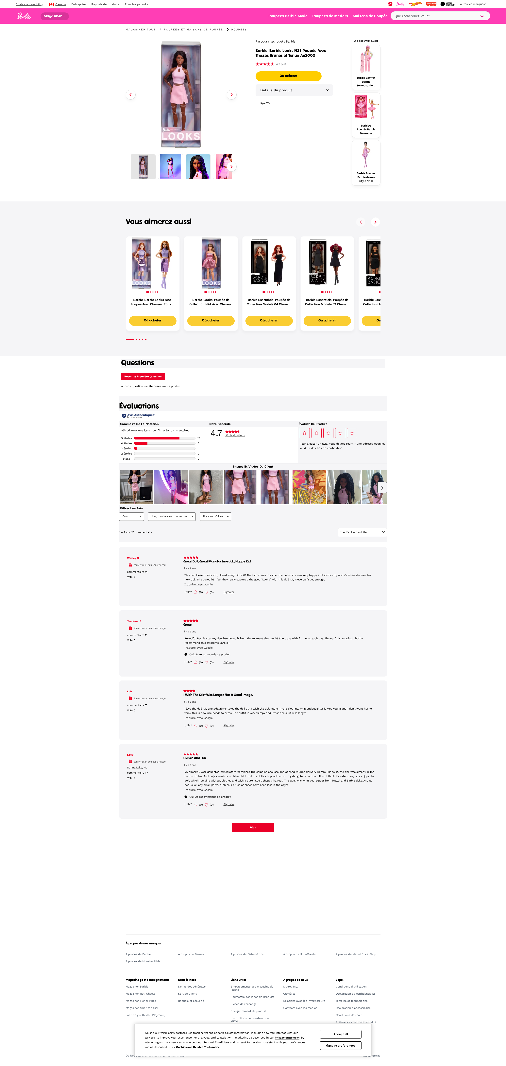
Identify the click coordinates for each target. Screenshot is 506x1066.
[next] (375, 222)
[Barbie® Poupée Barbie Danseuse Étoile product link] (366, 107)
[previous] (361, 222)
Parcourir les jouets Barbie (275, 41)
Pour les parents (136, 4)
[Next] (232, 95)
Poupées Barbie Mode (288, 16)
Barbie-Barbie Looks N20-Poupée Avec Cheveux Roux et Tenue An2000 (152, 302)
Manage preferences (341, 1045)
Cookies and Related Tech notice (198, 1047)
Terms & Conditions (216, 1042)
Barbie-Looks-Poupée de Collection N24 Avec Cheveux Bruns (210, 302)
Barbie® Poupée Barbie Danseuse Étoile (366, 129)
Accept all (340, 1034)
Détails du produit (276, 90)
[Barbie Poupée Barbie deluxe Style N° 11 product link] (366, 154)
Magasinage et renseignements (148, 980)
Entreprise (78, 4)
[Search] (481, 15)
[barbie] (401, 4)
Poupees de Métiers (330, 16)
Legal (340, 980)
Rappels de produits (105, 4)
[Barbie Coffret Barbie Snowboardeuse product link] (366, 59)
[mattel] (390, 4)
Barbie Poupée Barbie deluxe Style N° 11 (366, 177)
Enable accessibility (29, 4)
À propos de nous (295, 980)
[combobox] (440, 15)
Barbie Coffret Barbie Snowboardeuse (366, 82)
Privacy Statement (287, 1037)
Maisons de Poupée (370, 16)
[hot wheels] (416, 4)
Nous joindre (187, 980)
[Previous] (131, 95)
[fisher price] (432, 4)
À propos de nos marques (144, 943)
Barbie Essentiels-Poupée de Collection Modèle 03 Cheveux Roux (327, 302)
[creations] (448, 4)
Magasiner (53, 16)
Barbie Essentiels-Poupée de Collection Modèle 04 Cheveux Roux (269, 302)
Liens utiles (238, 980)
